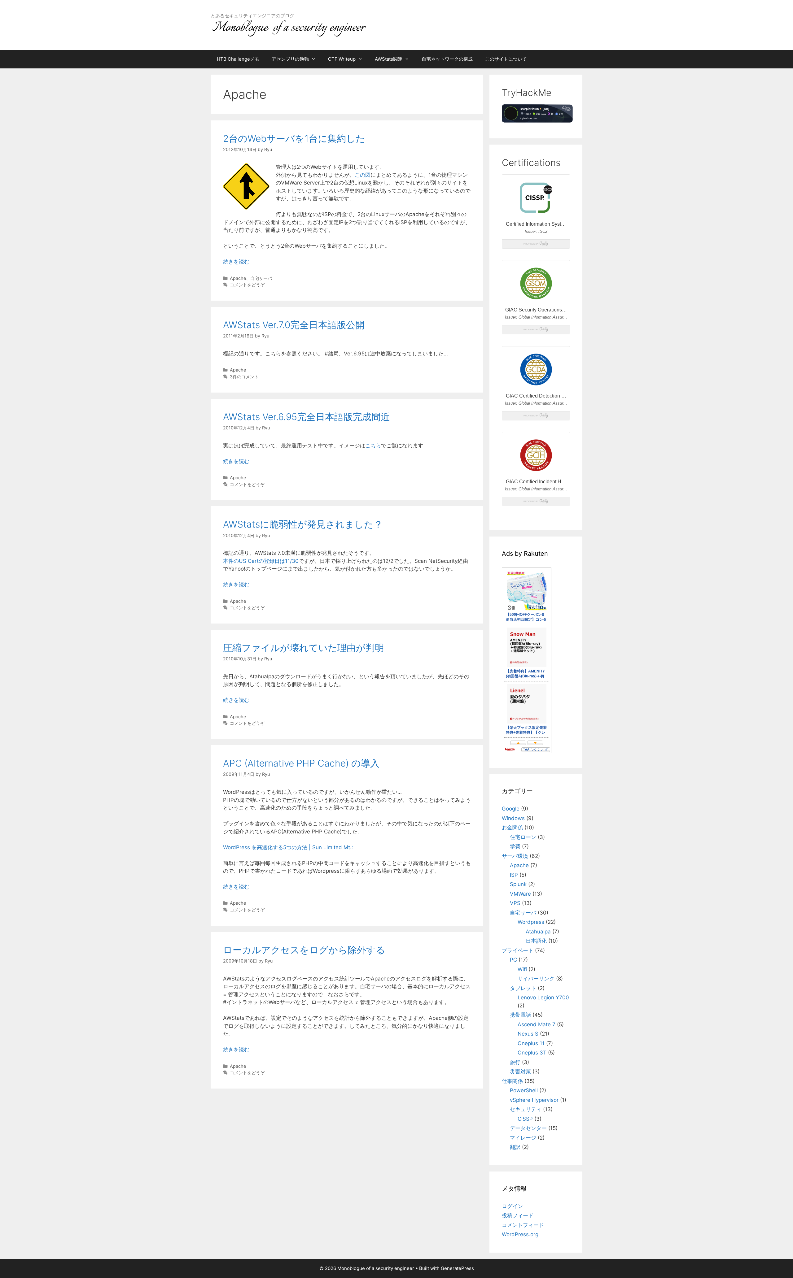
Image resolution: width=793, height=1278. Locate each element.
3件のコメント (244, 376)
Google (510, 809)
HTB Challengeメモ (238, 59)
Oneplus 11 (531, 1043)
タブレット (523, 988)
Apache (238, 278)
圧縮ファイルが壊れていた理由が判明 (303, 647)
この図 (362, 175)
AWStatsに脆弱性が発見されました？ (303, 524)
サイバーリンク (536, 979)
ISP (514, 875)
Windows (513, 818)
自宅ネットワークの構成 (447, 59)
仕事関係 (512, 1081)
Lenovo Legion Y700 (543, 997)
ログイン (512, 1206)
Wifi (522, 969)
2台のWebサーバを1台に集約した (294, 138)
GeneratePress (457, 1268)
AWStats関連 (388, 59)
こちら (373, 445)
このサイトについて (506, 59)
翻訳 (515, 1147)
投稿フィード (517, 1215)
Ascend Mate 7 (536, 1024)
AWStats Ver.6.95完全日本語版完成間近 (306, 416)
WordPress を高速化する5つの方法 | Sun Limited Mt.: (288, 847)
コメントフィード (523, 1225)
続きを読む (236, 262)
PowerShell (524, 1090)
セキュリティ (525, 1109)
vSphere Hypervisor (534, 1100)
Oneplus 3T (532, 1053)
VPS (515, 903)
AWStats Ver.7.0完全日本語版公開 (294, 324)
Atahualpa (538, 931)
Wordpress (531, 922)
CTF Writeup (342, 59)
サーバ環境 (515, 856)
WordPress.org (520, 1234)
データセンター (528, 1128)
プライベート (517, 950)
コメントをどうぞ (247, 284)
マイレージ (523, 1138)
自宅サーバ (261, 278)
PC (513, 960)
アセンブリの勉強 (290, 59)
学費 (515, 846)
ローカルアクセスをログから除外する (304, 949)
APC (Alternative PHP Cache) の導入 (301, 763)
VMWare (520, 894)
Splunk (518, 884)
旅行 (515, 1062)
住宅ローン (523, 837)
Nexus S (528, 1034)
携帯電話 (520, 1015)
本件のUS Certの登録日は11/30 (261, 561)
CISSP (525, 1119)
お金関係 (512, 827)
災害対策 (520, 1071)
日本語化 (536, 941)
